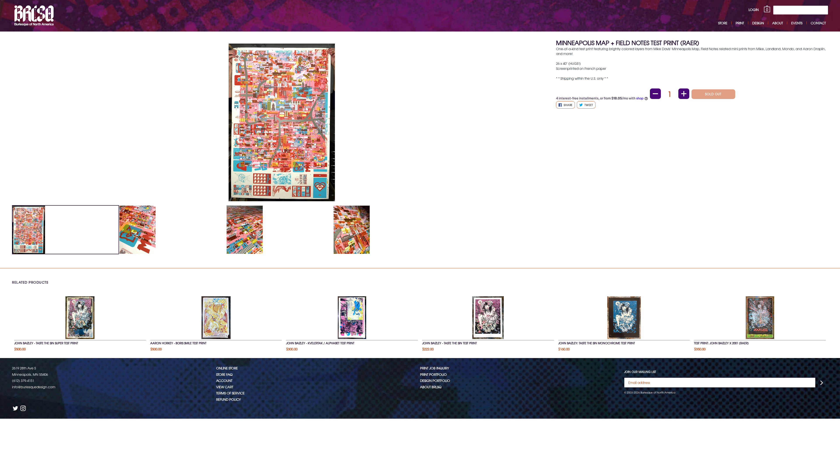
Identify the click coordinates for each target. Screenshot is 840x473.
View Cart (224, 387)
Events (796, 23)
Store (722, 23)
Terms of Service (230, 393)
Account (224, 380)
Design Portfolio (435, 380)
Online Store (227, 368)
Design (758, 23)
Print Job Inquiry (434, 368)
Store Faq (224, 374)
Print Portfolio (433, 374)
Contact (818, 23)
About (777, 23)
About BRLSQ (430, 387)
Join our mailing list (640, 372)
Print (740, 23)
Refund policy (228, 399)
